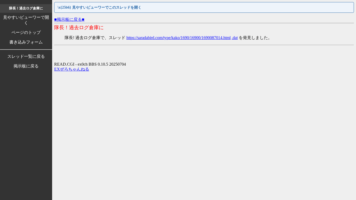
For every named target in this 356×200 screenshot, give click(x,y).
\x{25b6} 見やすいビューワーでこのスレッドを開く (100, 7)
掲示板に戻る (26, 66)
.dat (235, 37)
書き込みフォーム (26, 42)
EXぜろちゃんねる (71, 69)
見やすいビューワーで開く (26, 20)
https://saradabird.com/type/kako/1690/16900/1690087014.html (178, 37)
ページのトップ (26, 32)
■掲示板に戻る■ (69, 19)
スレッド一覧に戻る (26, 56)
